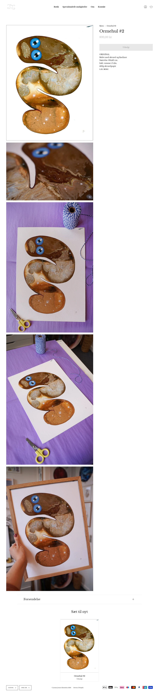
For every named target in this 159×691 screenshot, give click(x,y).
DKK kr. (24, 687)
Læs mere (104, 69)
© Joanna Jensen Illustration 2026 (61, 687)
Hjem (101, 26)
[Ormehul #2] (79, 646)
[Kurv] (151, 7)
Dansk (11, 687)
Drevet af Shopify (78, 687)
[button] (56, 7)
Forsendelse (32, 599)
